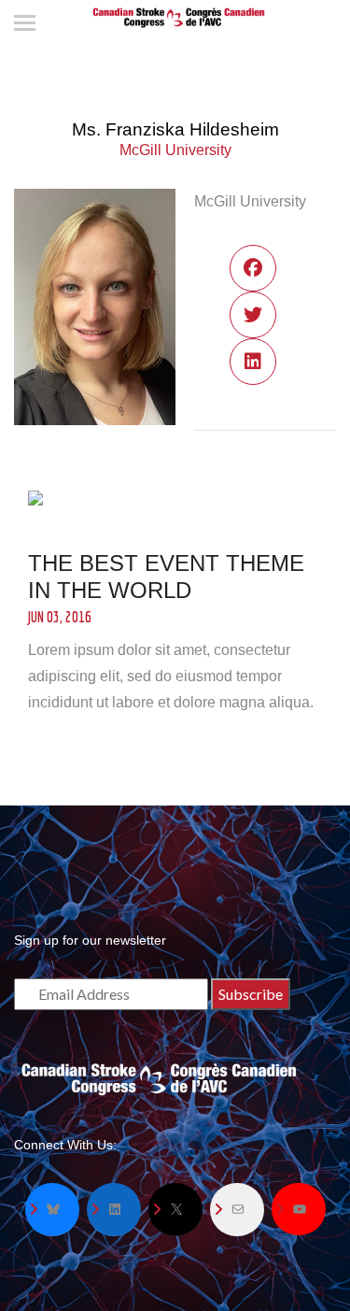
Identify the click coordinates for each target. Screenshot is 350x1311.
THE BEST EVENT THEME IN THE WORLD (166, 576)
